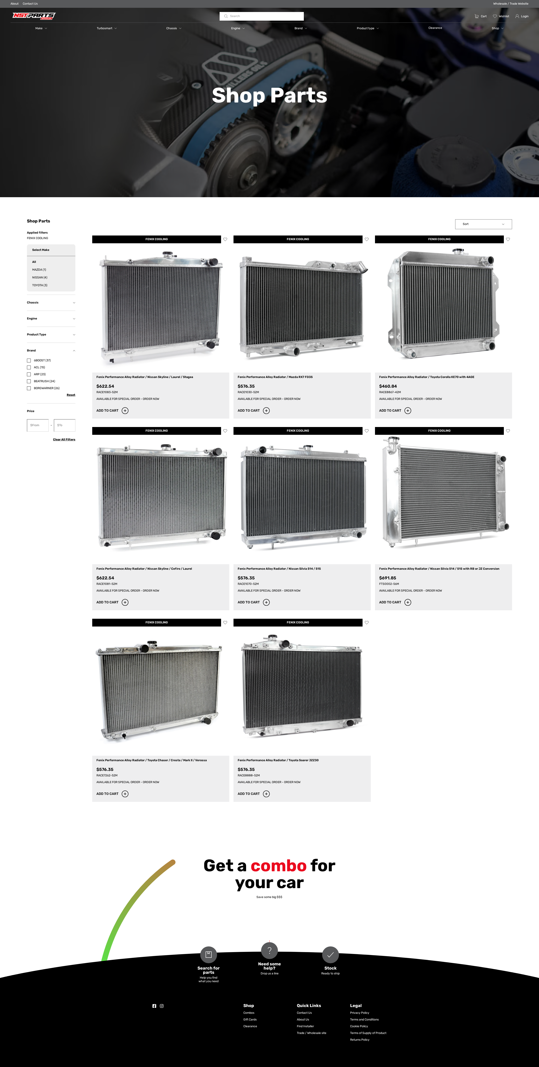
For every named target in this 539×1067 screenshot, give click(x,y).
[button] (41, 28)
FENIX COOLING (156, 239)
